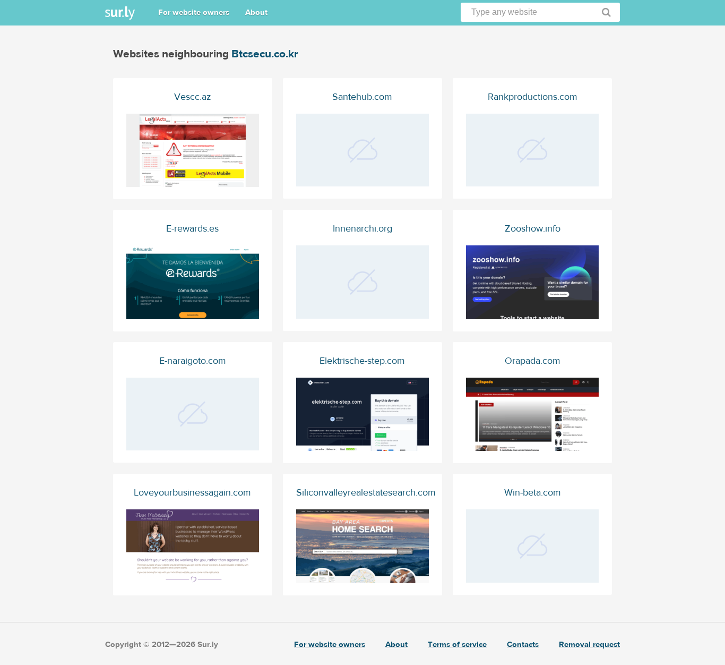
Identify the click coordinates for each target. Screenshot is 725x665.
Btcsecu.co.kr (264, 54)
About (256, 12)
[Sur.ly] (120, 13)
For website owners (193, 12)
